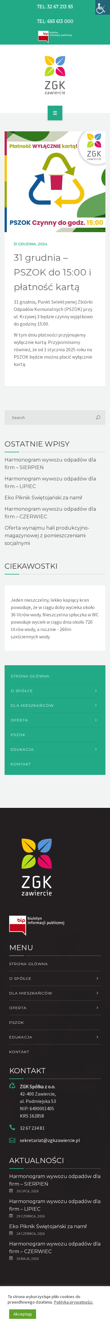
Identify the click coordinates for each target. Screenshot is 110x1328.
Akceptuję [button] (22, 1314)
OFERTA (19, 720)
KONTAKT (21, 764)
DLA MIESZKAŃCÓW (32, 705)
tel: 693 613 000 (55, 21)
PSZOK (18, 734)
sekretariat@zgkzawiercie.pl (50, 1140)
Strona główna (30, 676)
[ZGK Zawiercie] (55, 75)
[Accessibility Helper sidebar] (102, 7)
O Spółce (22, 690)
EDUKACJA (22, 749)
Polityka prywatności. (73, 1302)
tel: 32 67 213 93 (55, 6)
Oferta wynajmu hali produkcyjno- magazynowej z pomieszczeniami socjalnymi (47, 535)
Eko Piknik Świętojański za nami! (43, 498)
